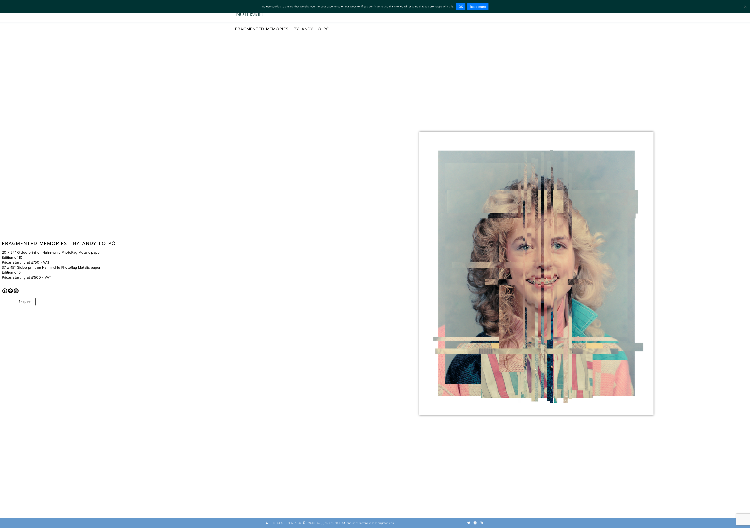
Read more (478, 7)
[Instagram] (16, 290)
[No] (745, 7)
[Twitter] (469, 523)
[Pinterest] (10, 290)
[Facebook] (4, 290)
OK (461, 7)
